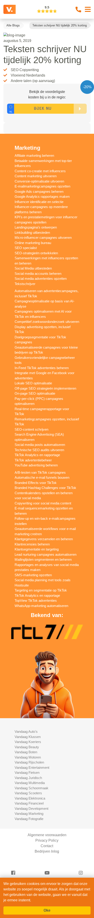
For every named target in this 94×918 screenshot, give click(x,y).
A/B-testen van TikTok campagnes (40, 472)
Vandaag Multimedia (30, 783)
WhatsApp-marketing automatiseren (41, 606)
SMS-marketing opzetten (33, 575)
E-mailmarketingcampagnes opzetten (42, 186)
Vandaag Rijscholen (29, 762)
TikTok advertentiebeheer (33, 460)
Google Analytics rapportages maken (42, 196)
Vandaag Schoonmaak (31, 788)
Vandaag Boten (26, 752)
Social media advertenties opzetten (41, 278)
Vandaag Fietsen (27, 772)
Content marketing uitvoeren (36, 176)
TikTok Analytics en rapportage (37, 455)
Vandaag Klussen (28, 737)
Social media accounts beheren (38, 273)
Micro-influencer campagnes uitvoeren (43, 237)
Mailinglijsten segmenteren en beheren (43, 559)
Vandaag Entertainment (32, 767)
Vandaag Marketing (29, 813)
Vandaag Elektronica (30, 798)
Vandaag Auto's (26, 731)
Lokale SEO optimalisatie (33, 383)
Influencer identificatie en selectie (39, 202)
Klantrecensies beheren (32, 544)
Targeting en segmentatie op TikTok (41, 590)
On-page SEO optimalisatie (35, 393)
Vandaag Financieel (29, 803)
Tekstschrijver (25, 284)
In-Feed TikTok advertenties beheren (42, 368)
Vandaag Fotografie (29, 819)
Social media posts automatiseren (40, 445)
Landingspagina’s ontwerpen (36, 227)
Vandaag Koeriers (28, 742)
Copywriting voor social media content (43, 503)
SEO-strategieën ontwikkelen (36, 253)
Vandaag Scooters (28, 793)
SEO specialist (26, 248)
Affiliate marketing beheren (34, 155)
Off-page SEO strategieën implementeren (45, 388)
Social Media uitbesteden (33, 268)
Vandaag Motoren (28, 757)
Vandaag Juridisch (28, 778)
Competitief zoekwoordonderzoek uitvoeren (47, 322)
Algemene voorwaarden (47, 835)
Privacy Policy (46, 840)
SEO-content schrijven (31, 429)
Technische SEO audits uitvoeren (39, 450)
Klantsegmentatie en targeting (37, 549)
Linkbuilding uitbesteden (32, 232)
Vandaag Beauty (27, 747)
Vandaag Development (31, 808)
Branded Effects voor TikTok (36, 483)
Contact (47, 846)
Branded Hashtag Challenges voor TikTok (45, 488)
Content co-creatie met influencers (40, 171)
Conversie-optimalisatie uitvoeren (39, 181)
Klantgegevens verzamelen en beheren (44, 539)
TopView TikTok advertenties (36, 600)
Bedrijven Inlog (47, 851)
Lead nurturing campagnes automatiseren (45, 554)
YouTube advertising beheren (36, 465)
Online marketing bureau (33, 243)
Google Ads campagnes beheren (39, 191)
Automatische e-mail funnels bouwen (42, 477)
